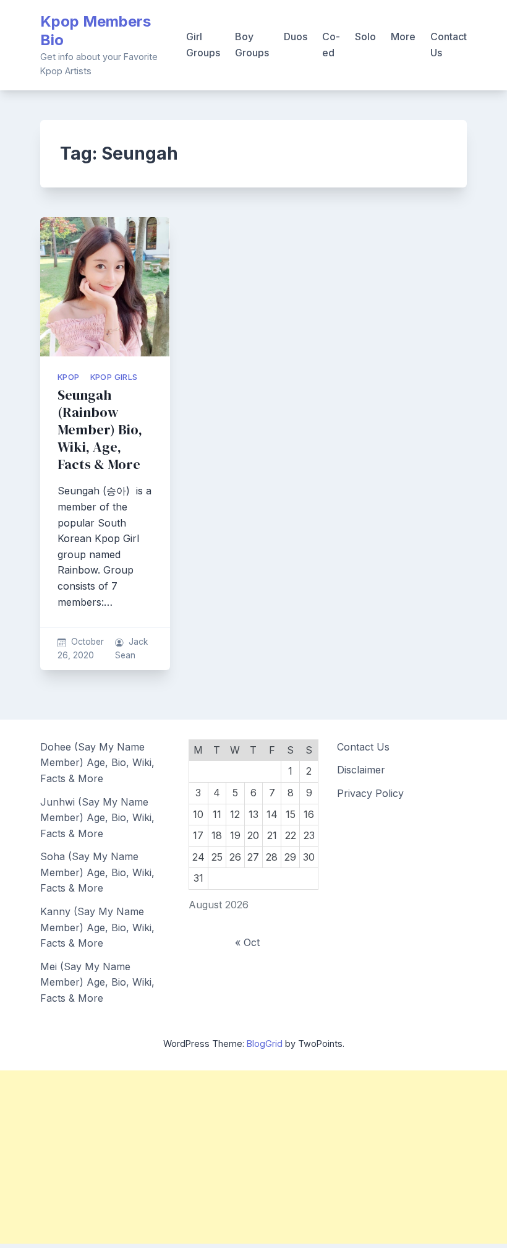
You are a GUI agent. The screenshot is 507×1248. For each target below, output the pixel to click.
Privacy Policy (370, 793)
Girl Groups (203, 44)
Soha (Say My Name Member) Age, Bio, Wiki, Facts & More (97, 872)
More (403, 36)
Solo (365, 36)
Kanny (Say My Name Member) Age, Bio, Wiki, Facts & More (97, 927)
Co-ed (331, 44)
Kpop (69, 377)
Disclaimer (361, 770)
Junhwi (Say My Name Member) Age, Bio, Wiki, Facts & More (97, 818)
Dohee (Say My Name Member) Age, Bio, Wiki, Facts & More (97, 763)
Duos (295, 36)
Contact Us (448, 44)
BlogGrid (265, 1043)
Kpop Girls (114, 377)
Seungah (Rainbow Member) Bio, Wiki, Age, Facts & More (100, 429)
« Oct (247, 942)
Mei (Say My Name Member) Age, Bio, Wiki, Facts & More (97, 982)
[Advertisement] (253, 1157)
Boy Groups (252, 44)
